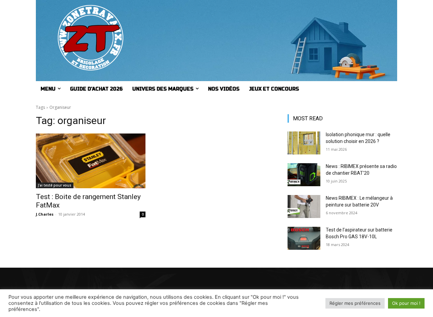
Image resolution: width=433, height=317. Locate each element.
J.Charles (44, 214)
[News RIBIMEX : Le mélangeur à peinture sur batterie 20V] (304, 206)
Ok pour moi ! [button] (406, 303)
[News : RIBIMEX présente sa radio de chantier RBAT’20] (304, 174)
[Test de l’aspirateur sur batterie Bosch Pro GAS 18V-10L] (304, 238)
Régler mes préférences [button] (355, 303)
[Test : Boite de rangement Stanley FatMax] (90, 160)
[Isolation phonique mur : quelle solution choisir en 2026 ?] (304, 142)
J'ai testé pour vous (54, 185)
